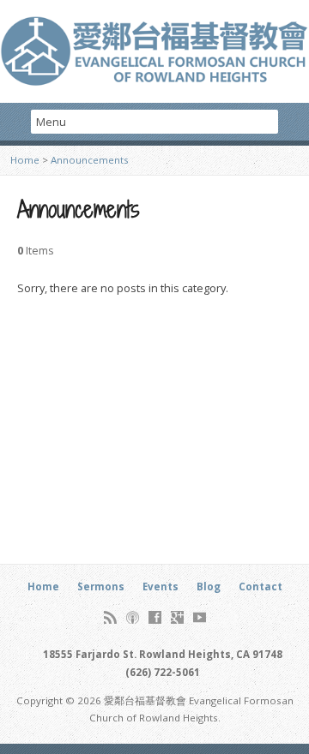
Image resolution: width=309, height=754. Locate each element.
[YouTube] (199, 617)
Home (24, 159)
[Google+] (177, 617)
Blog (209, 586)
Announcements (90, 159)
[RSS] (110, 617)
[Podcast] (132, 617)
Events (160, 586)
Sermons (100, 586)
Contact (260, 586)
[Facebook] (154, 617)
